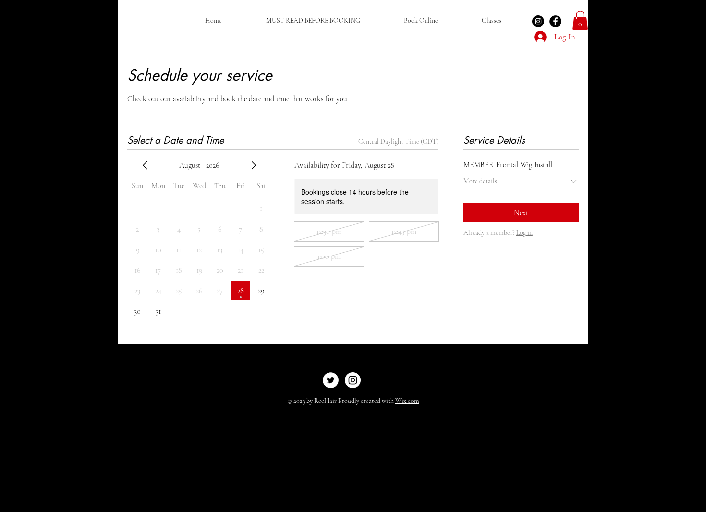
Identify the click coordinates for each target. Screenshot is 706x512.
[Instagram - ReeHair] (353, 380)
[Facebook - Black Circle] (555, 21)
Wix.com (407, 401)
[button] (580, 20)
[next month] (253, 165)
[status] (398, 141)
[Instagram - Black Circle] (538, 21)
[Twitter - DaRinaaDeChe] (331, 380)
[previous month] (145, 165)
